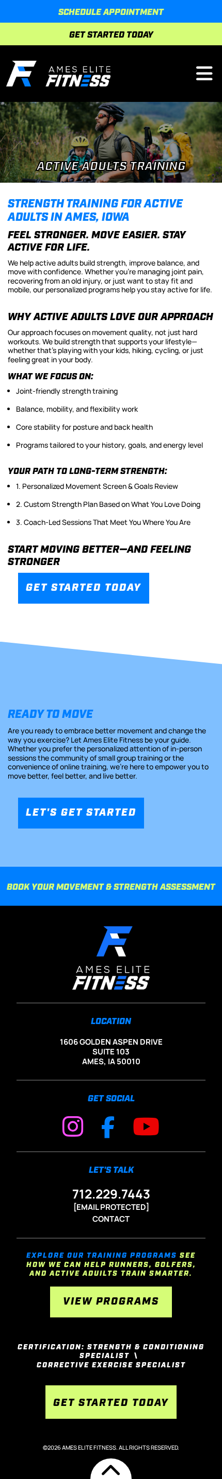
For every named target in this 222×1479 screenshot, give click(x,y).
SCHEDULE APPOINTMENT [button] (111, 12)
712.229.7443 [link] (111, 1193)
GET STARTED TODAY (83, 588)
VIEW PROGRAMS (111, 1302)
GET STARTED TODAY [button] (111, 35)
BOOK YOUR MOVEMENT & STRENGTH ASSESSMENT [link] (111, 887)
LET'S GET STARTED (81, 813)
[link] (72, 1126)
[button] (58, 72)
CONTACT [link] (111, 1218)
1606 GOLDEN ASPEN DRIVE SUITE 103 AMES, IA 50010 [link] (111, 1051)
